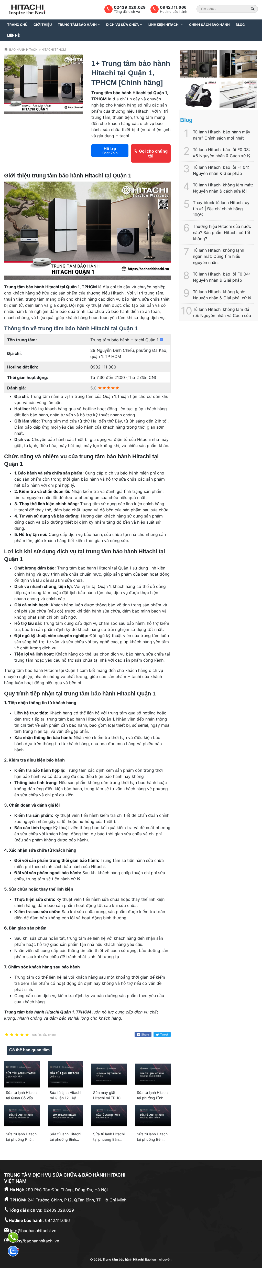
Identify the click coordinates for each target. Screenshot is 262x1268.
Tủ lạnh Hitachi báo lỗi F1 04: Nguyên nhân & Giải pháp (221, 170)
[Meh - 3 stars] (16, 1035)
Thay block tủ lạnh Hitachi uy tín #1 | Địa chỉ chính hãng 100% (221, 208)
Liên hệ (13, 35)
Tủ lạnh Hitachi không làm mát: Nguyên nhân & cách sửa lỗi (223, 188)
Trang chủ (17, 25)
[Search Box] (253, 9)
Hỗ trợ (110, 150)
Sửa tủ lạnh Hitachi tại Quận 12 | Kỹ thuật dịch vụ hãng (65, 1097)
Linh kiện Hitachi (164, 25)
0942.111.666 (173, 7)
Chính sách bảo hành (209, 25)
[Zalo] (13, 1251)
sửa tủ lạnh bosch (198, 372)
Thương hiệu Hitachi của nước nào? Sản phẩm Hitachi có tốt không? (222, 232)
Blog (240, 25)
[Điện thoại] (13, 1237)
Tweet (164, 1034)
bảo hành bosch (213, 348)
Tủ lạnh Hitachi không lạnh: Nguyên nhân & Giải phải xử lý (222, 294)
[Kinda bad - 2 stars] (11, 1035)
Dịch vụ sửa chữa (122, 25)
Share (145, 1034)
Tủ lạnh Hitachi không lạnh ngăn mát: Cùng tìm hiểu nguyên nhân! (218, 256)
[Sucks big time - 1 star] (6, 1035)
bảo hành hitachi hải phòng (231, 366)
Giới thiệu (43, 25)
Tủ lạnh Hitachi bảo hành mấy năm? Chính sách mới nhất (221, 135)
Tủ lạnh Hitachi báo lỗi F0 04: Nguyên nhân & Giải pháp (221, 277)
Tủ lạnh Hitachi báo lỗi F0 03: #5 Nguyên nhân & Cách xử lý (221, 152)
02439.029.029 (130, 7)
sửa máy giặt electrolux (213, 360)
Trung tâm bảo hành (77, 25)
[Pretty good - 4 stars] (22, 1035)
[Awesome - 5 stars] (27, 1035)
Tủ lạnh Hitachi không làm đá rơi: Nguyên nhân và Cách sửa (222, 312)
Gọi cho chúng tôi (153, 153)
